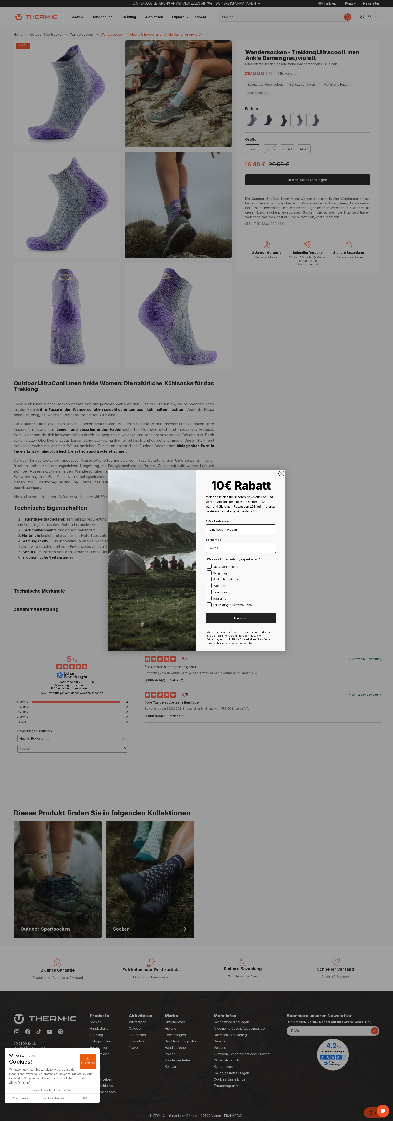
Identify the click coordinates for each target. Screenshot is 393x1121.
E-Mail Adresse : (218, 521)
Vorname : (213, 539)
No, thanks (20, 1098)
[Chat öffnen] (383, 1111)
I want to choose (52, 1098)
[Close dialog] (281, 473)
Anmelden (240, 618)
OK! (84, 1098)
